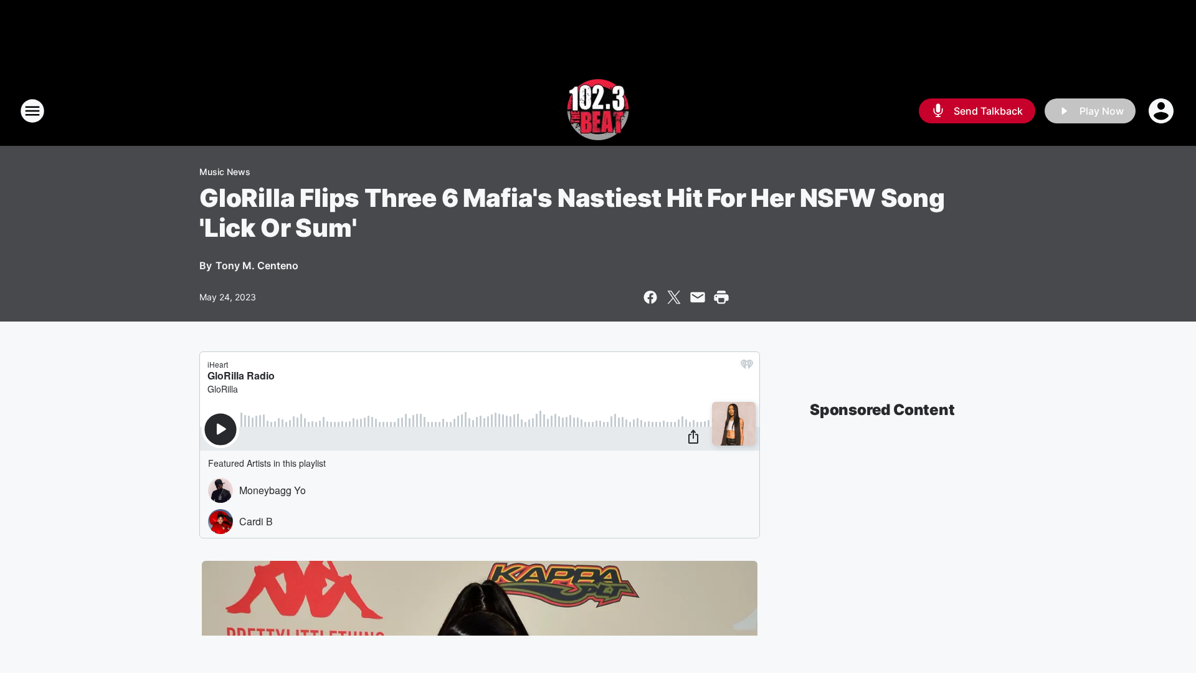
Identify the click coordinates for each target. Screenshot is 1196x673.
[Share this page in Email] (697, 297)
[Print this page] (721, 297)
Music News (224, 171)
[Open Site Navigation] (32, 110)
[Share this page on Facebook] (650, 297)
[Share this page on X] (674, 297)
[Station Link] (598, 111)
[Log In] (1162, 110)
